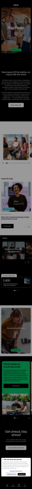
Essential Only (11, 474)
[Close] (29, 459)
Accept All (22, 474)
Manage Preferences (16, 471)
